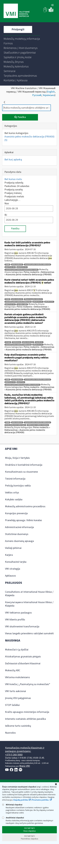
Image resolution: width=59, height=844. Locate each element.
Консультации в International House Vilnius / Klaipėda (29, 604)
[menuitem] (22, 39)
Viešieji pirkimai (13, 548)
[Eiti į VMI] (17, 11)
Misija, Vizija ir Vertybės (17, 458)
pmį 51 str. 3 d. (22, 267)
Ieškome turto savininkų (18, 726)
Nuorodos (10, 733)
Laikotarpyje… (12, 200)
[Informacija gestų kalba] (45, 11)
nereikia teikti (22, 304)
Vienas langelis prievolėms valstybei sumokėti (29, 633)
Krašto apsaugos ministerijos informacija (27, 712)
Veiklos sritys (12, 492)
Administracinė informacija (19, 527)
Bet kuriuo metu (13, 179)
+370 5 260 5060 (13, 755)
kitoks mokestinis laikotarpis (15, 425)
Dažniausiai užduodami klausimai (22, 663)
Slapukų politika (20, 800)
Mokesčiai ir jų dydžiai (16, 649)
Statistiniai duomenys (16, 534)
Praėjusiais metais (14, 196)
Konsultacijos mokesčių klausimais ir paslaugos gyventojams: (24, 749)
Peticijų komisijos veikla (18, 485)
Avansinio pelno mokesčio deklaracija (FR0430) (29, 138)
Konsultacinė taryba (15, 562)
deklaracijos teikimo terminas (38, 425)
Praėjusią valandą (13, 182)
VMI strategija (12, 569)
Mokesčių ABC (12, 670)
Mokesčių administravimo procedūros (25, 506)
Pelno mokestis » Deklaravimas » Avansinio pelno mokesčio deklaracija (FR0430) (29, 273)
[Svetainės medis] (52, 5)
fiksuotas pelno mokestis (33, 299)
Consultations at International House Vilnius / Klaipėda (29, 593)
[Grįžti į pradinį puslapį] (4, 102)
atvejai (7, 342)
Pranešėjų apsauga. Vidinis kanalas (23, 520)
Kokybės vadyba (13, 499)
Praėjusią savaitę (13, 189)
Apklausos (10, 576)
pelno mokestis (17, 264)
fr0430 (7, 264)
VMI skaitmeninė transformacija (22, 626)
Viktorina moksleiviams (17, 677)
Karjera (9, 555)
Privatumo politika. (40, 800)
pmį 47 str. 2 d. (10, 267)
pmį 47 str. (20, 382)
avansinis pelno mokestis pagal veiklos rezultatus (22, 385)
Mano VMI (24, 766)
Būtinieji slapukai (13, 804)
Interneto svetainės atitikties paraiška (25, 719)
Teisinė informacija (15, 479)
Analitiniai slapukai (14, 817)
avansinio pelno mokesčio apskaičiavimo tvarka (21, 270)
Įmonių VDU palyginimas (18, 698)
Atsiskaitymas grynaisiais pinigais (23, 656)
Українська (49, 95)
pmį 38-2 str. (49, 302)
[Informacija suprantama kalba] (51, 11)
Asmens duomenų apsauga (19, 541)
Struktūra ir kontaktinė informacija (23, 465)
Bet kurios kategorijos (16, 133)
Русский (36, 95)
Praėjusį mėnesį (13, 193)
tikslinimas (16, 342)
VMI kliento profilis (15, 619)
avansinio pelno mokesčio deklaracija (37, 264)
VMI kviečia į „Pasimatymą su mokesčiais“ (27, 684)
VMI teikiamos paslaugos (18, 612)
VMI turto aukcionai (15, 691)
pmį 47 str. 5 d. (10, 304)
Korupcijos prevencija (16, 513)
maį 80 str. (39, 342)
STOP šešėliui (12, 705)
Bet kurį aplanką (13, 159)
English (51, 92)
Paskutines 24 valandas (16, 186)
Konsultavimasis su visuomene (21, 472)
